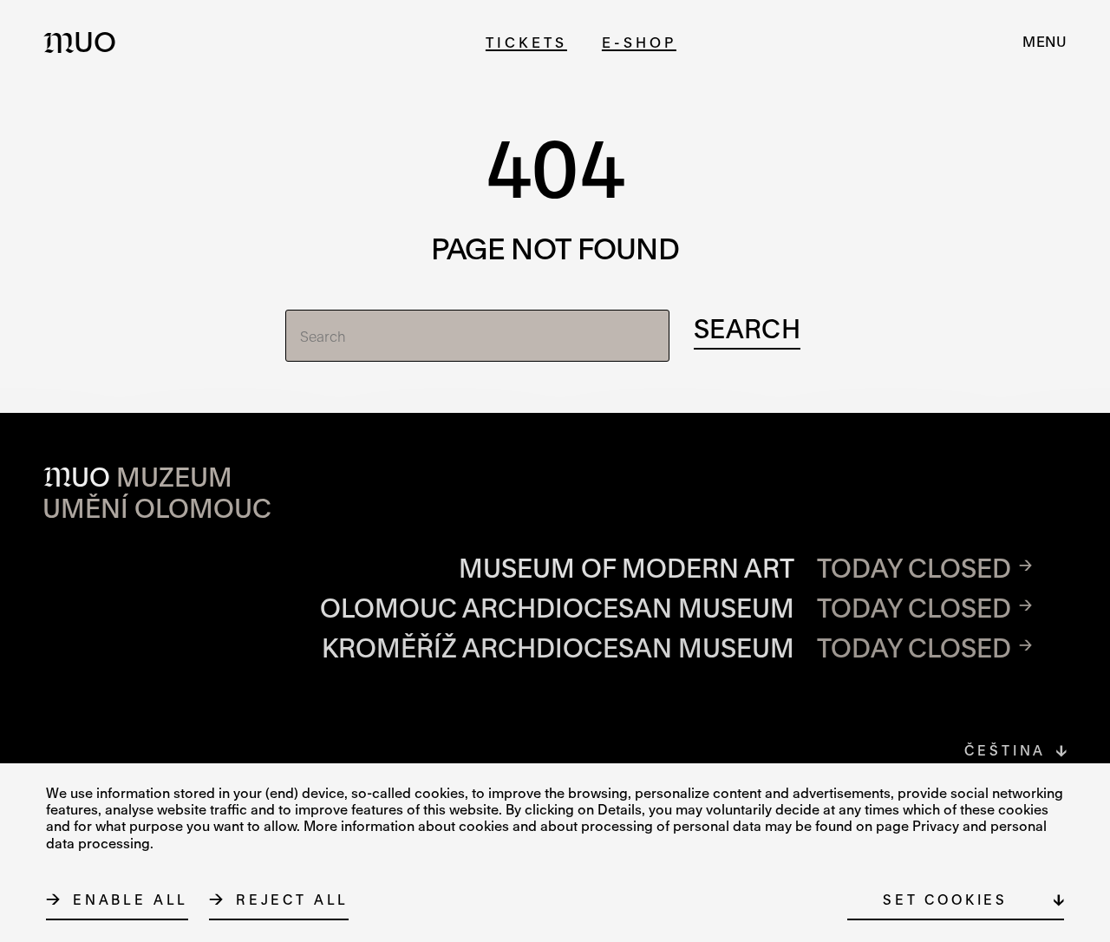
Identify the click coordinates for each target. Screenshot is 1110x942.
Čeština (1005, 750)
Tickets (526, 42)
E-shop (639, 42)
